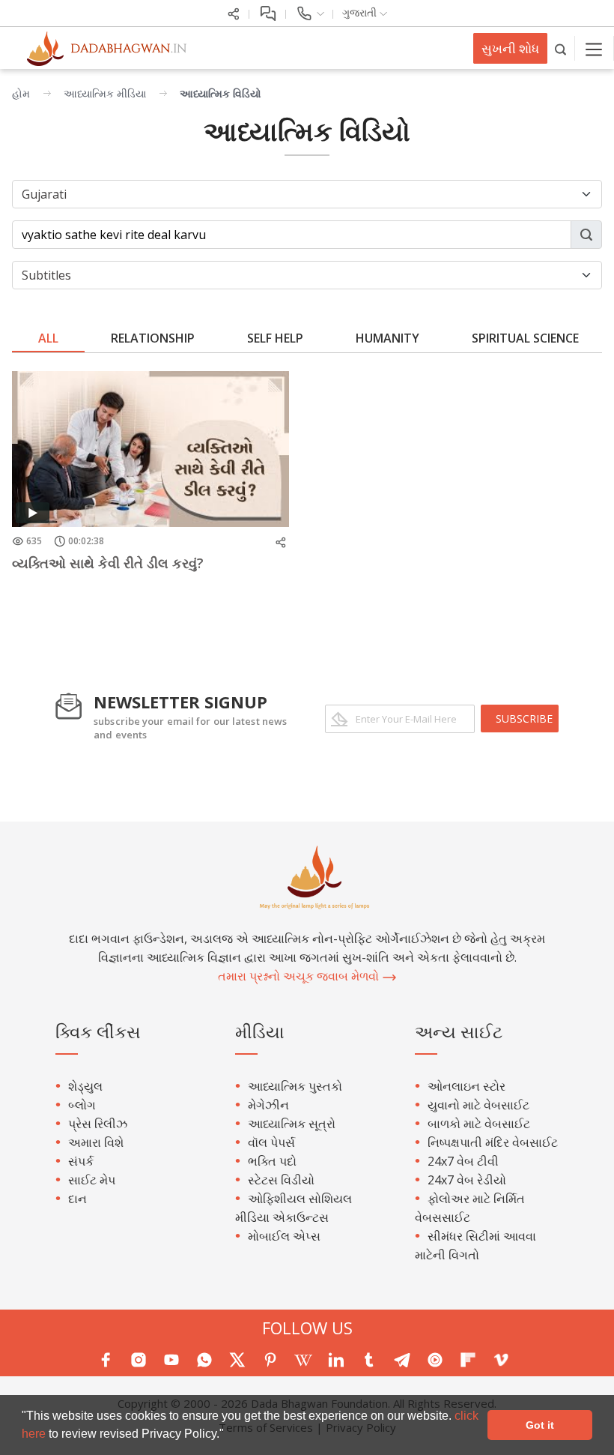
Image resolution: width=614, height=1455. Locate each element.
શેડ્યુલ (85, 1086)
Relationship (153, 338)
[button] (229, 1435)
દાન (77, 1198)
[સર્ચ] (561, 48)
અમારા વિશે (96, 1142)
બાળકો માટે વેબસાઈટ (479, 1123)
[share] (233, 12)
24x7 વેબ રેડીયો (467, 1180)
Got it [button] (540, 1425)
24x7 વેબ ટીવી (463, 1161)
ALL (48, 338)
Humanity (387, 338)
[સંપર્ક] (309, 12)
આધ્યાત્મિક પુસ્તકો (295, 1086)
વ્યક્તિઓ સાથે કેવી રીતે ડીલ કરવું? (108, 563)
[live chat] (267, 12)
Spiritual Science (525, 338)
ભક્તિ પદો (272, 1161)
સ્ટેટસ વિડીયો (281, 1180)
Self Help (275, 338)
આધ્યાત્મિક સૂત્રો (291, 1123)
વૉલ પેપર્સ (271, 1142)
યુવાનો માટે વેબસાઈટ (478, 1105)
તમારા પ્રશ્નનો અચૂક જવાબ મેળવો (300, 976)
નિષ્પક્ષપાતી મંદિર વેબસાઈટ (493, 1142)
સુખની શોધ (510, 48)
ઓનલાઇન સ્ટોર (466, 1086)
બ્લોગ (82, 1105)
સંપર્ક (81, 1161)
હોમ (21, 93)
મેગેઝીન (268, 1105)
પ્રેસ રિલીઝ (97, 1123)
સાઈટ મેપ (91, 1180)
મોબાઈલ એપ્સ (284, 1236)
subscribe (524, 718)
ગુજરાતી (361, 12)
